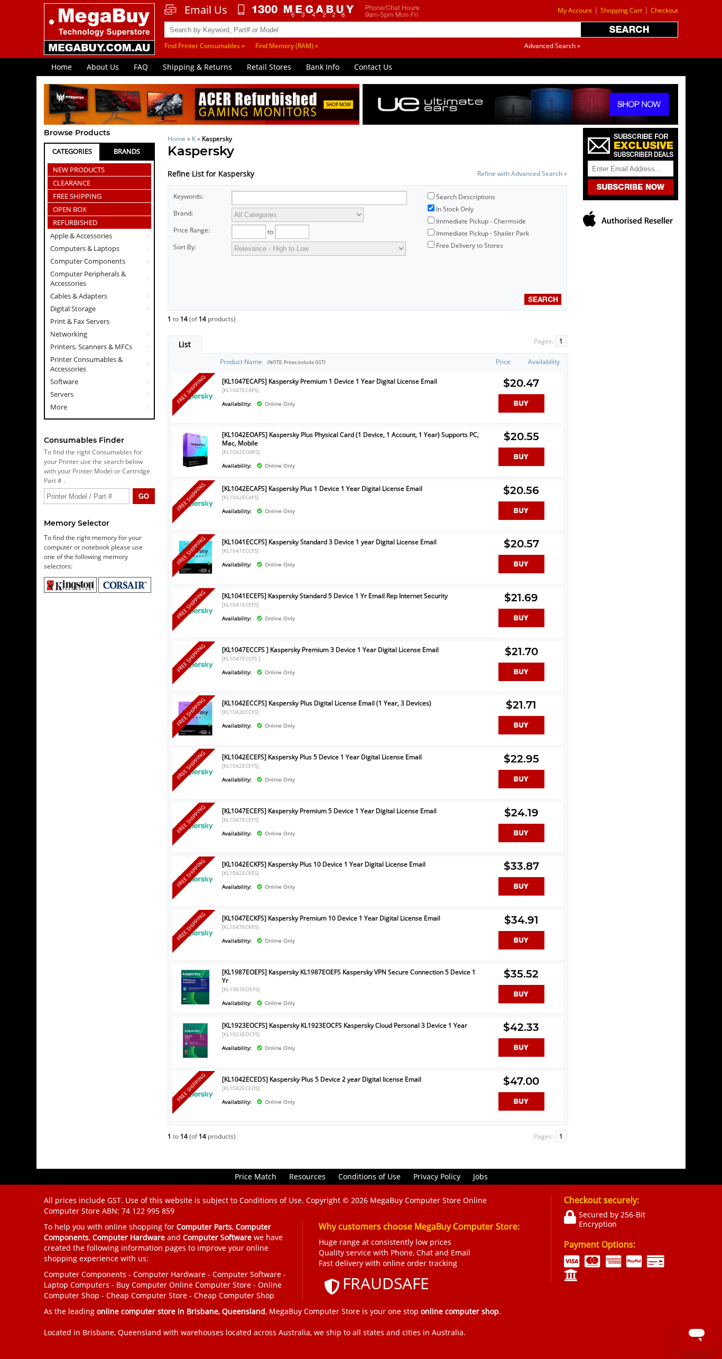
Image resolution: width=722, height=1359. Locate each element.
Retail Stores (269, 67)
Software (64, 381)
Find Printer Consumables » (204, 45)
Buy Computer (141, 1285)
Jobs (480, 1176)
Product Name (241, 361)
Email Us (205, 10)
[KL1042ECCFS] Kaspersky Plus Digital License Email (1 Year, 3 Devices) (326, 703)
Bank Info (322, 67)
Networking (68, 334)
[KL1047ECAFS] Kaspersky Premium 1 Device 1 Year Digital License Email (329, 381)
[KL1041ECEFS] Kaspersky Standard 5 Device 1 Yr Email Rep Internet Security (335, 595)
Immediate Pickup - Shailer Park (482, 233)
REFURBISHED (75, 222)
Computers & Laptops (84, 248)
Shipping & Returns (197, 67)
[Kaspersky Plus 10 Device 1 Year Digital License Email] (195, 896)
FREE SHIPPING (77, 196)
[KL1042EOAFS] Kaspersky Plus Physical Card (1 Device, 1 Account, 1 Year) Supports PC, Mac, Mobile (350, 439)
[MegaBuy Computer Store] (101, 36)
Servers (61, 394)
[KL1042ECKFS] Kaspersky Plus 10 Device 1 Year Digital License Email (323, 864)
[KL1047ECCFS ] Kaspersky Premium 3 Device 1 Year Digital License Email (330, 649)
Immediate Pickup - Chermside (481, 221)
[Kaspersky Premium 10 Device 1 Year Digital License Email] (195, 950)
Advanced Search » (552, 45)
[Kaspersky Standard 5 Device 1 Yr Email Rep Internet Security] (195, 627)
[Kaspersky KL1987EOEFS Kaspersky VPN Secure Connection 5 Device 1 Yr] (195, 1004)
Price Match (255, 1176)
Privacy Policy (436, 1176)
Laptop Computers (76, 1285)
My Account (575, 10)
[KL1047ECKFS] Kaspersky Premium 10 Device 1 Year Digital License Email (331, 918)
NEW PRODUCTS (79, 169)
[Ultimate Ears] (520, 106)
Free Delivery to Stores (469, 245)
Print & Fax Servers (79, 321)
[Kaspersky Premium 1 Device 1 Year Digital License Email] (195, 413)
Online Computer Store (210, 1285)
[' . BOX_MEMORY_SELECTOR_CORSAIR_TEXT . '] (124, 590)
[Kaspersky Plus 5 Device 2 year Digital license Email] (195, 1111)
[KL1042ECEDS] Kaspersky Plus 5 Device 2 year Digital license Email (321, 1079)
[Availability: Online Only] (352, 398)
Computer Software (246, 1274)
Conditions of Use (369, 1176)
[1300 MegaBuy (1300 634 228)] (296, 11)
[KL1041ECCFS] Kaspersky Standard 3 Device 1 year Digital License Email (329, 541)
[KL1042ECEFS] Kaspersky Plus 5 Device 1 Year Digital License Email (322, 756)
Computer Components (87, 261)
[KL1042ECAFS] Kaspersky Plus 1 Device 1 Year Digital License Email (322, 488)
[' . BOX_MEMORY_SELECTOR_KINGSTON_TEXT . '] (71, 590)
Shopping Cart (621, 10)
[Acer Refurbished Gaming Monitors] (201, 106)
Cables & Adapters (78, 296)
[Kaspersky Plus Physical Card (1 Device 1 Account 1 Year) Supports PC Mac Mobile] (195, 466)
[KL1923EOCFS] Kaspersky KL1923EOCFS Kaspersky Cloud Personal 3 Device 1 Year (344, 1025)
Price (503, 361)
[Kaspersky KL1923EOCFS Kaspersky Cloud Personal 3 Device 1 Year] (195, 1057)
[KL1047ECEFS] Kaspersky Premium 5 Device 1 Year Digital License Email (329, 810)
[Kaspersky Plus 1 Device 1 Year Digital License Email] (195, 520)
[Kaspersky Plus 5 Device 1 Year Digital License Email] (195, 789)
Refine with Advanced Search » (522, 173)
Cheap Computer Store (146, 1295)
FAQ (141, 67)
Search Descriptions (465, 196)
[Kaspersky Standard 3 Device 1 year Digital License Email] (195, 574)
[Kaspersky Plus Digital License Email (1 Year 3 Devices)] (195, 735)
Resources (307, 1176)
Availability (544, 361)
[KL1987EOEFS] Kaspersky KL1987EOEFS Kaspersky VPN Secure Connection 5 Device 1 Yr (349, 976)
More (58, 407)
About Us (103, 67)
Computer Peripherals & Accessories (88, 278)
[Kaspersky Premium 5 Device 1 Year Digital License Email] (195, 842)
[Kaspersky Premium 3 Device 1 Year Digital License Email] (195, 681)
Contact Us (373, 67)
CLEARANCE (71, 183)
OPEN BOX (70, 209)
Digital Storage (73, 308)
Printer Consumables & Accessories (86, 364)
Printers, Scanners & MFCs (91, 346)
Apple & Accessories (81, 235)
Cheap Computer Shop (234, 1295)
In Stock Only (455, 208)
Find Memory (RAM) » (286, 45)
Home (61, 67)
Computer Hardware (169, 1274)
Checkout (664, 10)
